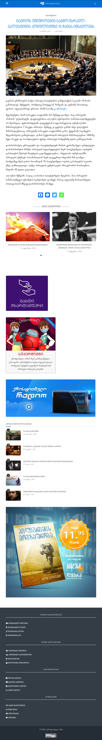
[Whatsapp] (61, 194)
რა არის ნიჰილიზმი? (31, 431)
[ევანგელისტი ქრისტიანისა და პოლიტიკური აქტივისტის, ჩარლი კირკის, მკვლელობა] (74, 226)
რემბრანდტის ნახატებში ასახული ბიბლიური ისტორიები (44, 492)
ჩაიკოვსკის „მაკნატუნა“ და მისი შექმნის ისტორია (42, 446)
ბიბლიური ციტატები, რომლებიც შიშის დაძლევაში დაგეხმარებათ (48, 462)
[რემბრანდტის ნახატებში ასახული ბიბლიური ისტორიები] (13, 496)
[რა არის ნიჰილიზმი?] (13, 435)
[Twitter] (54, 194)
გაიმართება (60, 109)
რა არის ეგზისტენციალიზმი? (34, 477)
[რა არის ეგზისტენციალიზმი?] (13, 481)
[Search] (95, 3)
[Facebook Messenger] (47, 194)
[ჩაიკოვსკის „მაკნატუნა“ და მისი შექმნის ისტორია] (13, 450)
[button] (9, 234)
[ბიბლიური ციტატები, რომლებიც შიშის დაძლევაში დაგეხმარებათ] (13, 466)
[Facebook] (40, 194)
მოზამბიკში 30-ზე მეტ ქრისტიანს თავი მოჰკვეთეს (28, 245)
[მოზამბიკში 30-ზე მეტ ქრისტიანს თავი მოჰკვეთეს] (28, 226)
